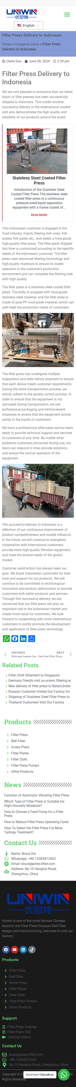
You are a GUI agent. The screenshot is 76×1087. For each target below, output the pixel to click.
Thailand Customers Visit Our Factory (36, 702)
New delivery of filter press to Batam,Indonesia (39, 686)
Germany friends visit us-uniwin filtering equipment (39, 681)
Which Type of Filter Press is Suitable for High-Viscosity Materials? (34, 803)
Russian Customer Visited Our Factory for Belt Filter (39, 692)
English (28, 25)
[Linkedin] (23, 949)
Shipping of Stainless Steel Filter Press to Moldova (39, 697)
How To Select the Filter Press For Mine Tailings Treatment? (33, 830)
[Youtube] (14, 949)
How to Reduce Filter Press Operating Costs (36, 822)
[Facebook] (6, 949)
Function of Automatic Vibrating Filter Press (36, 795)
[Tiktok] (32, 949)
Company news (27, 44)
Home (6, 44)
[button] (67, 14)
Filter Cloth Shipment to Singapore (34, 675)
